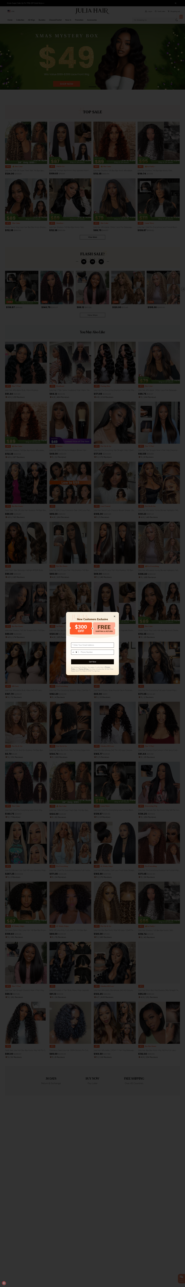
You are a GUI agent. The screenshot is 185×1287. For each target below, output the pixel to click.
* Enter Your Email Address (83, 645)
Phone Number (87, 652)
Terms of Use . (84, 669)
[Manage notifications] (4, 1283)
